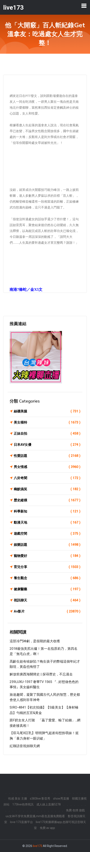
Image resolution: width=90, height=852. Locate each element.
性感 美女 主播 (17, 798)
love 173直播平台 (21, 822)
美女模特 (47, 422)
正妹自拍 (47, 433)
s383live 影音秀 (40, 798)
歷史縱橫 (47, 500)
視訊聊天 (47, 600)
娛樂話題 (47, 545)
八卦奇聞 (47, 478)
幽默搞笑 (47, 489)
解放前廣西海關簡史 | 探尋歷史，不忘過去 (41, 674)
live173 (37, 846)
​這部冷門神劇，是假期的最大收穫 (35, 641)
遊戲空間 (47, 533)
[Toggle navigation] (84, 6)
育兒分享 (47, 567)
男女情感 (47, 467)
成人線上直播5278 (48, 804)
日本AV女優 (47, 445)
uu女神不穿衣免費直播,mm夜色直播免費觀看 (35, 816)
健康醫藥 (47, 589)
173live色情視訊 (22, 804)
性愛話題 (47, 456)
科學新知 (47, 511)
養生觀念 (47, 578)
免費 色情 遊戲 (75, 810)
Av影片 (47, 611)
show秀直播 (61, 798)
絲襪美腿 (47, 411)
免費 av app (47, 828)
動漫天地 (47, 522)
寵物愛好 (47, 556)
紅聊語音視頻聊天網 (25, 746)
